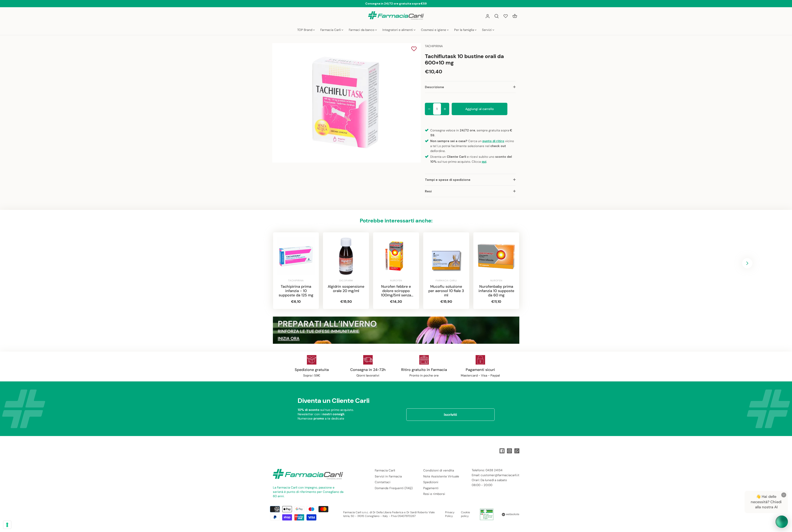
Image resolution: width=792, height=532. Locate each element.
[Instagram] (509, 450)
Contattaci (382, 482)
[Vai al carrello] (514, 16)
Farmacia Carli (385, 470)
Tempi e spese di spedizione (447, 180)
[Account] (487, 16)
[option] (345, 102)
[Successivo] (747, 263)
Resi (428, 191)
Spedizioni (430, 482)
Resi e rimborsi (434, 494)
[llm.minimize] (783, 494)
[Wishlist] (505, 16)
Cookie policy (465, 514)
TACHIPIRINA (434, 46)
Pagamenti (430, 488)
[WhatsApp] (516, 450)
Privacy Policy (450, 514)
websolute (512, 514)
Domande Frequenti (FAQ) (394, 488)
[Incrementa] (445, 109)
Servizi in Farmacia (388, 476)
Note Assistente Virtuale (441, 476)
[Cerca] (496, 16)
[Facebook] (502, 450)
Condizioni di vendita (438, 470)
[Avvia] (782, 522)
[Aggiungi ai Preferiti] (414, 49)
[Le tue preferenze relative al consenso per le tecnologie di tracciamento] (7, 525)
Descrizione (434, 87)
